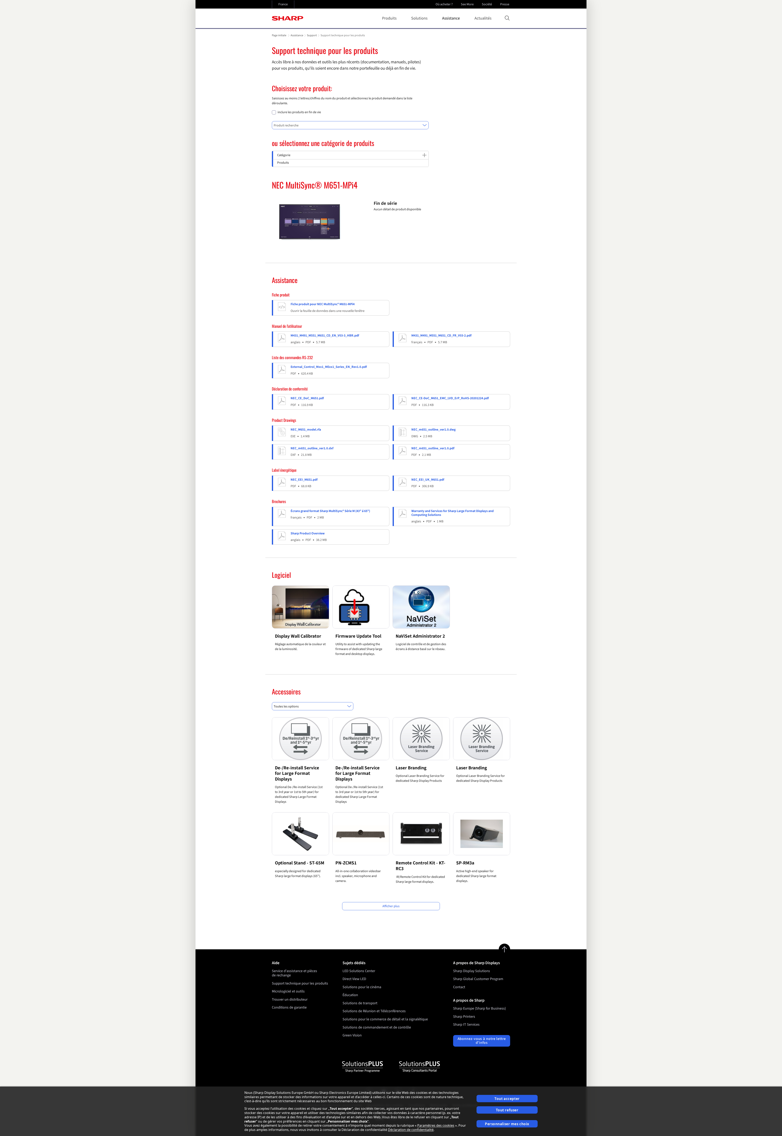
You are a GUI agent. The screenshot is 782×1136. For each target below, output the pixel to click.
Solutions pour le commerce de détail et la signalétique (385, 1019)
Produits (389, 18)
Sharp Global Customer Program (478, 978)
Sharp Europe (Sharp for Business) (479, 1008)
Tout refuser (507, 1110)
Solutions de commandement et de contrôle (377, 1027)
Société (487, 4)
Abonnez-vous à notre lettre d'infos (482, 1040)
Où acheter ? (444, 4)
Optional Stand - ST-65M (299, 863)
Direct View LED (354, 978)
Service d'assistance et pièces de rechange (294, 973)
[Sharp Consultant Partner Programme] (419, 1066)
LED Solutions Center (359, 971)
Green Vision (352, 1035)
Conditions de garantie (289, 1007)
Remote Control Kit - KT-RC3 (420, 866)
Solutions (419, 18)
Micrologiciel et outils (288, 991)
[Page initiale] (287, 18)
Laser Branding (411, 767)
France (283, 4)
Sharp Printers (464, 1016)
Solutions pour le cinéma (362, 987)
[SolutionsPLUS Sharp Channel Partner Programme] (362, 1066)
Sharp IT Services (466, 1024)
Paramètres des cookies (435, 1125)
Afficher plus (391, 906)
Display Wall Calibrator (298, 636)
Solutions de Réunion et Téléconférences (374, 1011)
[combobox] (350, 125)
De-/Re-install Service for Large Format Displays (297, 773)
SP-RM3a (465, 863)
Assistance (451, 18)
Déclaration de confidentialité (411, 1129)
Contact (459, 987)
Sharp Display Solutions (471, 971)
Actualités (482, 18)
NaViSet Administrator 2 (420, 636)
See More (467, 4)
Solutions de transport (360, 1003)
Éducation (350, 995)
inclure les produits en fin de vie (299, 112)
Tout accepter (507, 1098)
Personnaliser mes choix (507, 1124)
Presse (504, 4)
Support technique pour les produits (300, 983)
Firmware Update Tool (358, 636)
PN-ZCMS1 (346, 863)
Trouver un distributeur (290, 999)
